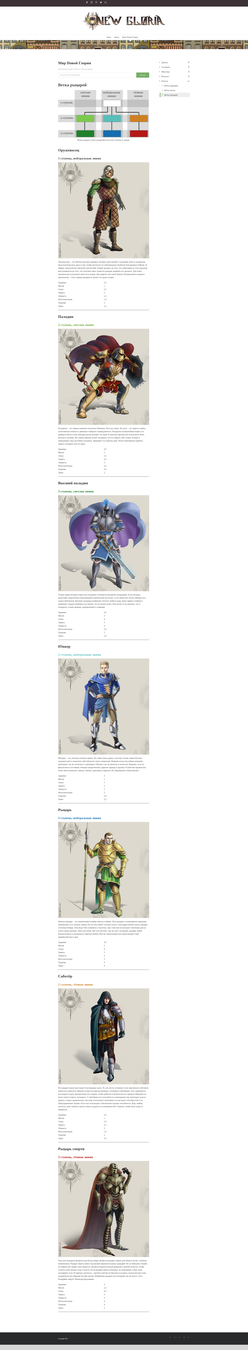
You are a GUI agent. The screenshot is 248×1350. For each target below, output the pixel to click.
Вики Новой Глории (65, 69)
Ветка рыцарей (87, 69)
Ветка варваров (171, 86)
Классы (77, 69)
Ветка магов (169, 90)
